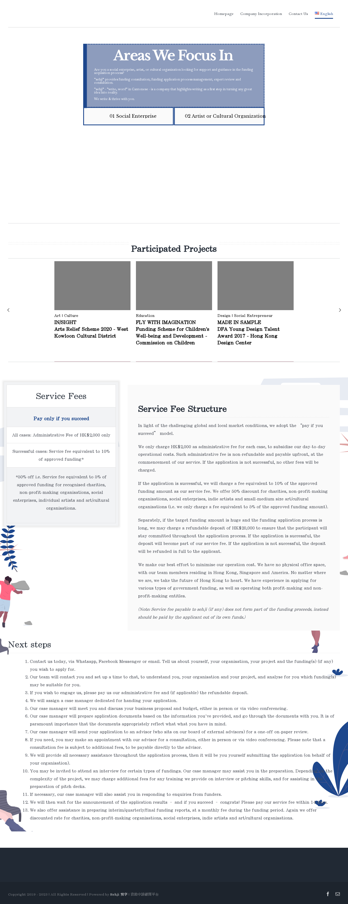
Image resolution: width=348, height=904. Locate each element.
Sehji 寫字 (119, 894)
